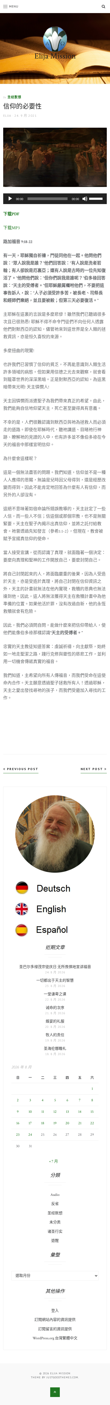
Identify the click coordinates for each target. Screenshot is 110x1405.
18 (42, 1123)
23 (17, 1134)
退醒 (55, 1240)
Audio (55, 1194)
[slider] (96, 198)
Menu (13, 6)
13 (67, 1111)
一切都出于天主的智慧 (55, 980)
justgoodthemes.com (62, 1377)
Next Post (92, 769)
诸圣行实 (55, 1231)
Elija (7, 116)
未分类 (55, 1222)
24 (30, 1134)
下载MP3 (11, 228)
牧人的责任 (55, 1035)
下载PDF (11, 214)
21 (79, 1123)
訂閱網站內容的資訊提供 (55, 1319)
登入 (55, 1310)
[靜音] (85, 198)
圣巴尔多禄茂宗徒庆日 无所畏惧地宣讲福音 (55, 967)
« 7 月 (53, 1161)
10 (30, 1111)
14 (79, 1111)
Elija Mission (55, 56)
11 (42, 1111)
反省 (55, 1203)
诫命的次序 (55, 1007)
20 (67, 1123)
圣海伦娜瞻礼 (55, 1048)
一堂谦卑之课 (55, 994)
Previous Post (22, 769)
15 (92, 1111)
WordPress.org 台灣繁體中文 (55, 1338)
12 (55, 1111)
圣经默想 (14, 97)
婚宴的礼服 (55, 1021)
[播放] (10, 198)
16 (17, 1123)
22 (92, 1123)
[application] (55, 198)
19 (55, 1123)
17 (30, 1123)
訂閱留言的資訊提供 (55, 1329)
